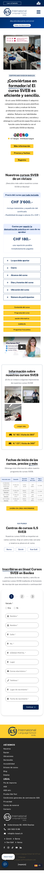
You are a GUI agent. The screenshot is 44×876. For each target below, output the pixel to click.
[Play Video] (22, 347)
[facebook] (4, 847)
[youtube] (16, 847)
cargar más (21, 426)
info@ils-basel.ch (15, 833)
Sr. (17, 608)
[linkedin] (21, 847)
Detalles (6, 492)
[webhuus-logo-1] (22, 864)
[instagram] (8, 847)
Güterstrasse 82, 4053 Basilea (21, 825)
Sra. (9, 608)
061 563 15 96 (14, 829)
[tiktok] (12, 847)
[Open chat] (5, 864)
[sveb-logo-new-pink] (22, 727)
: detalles (6, 488)
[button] (22, 261)
